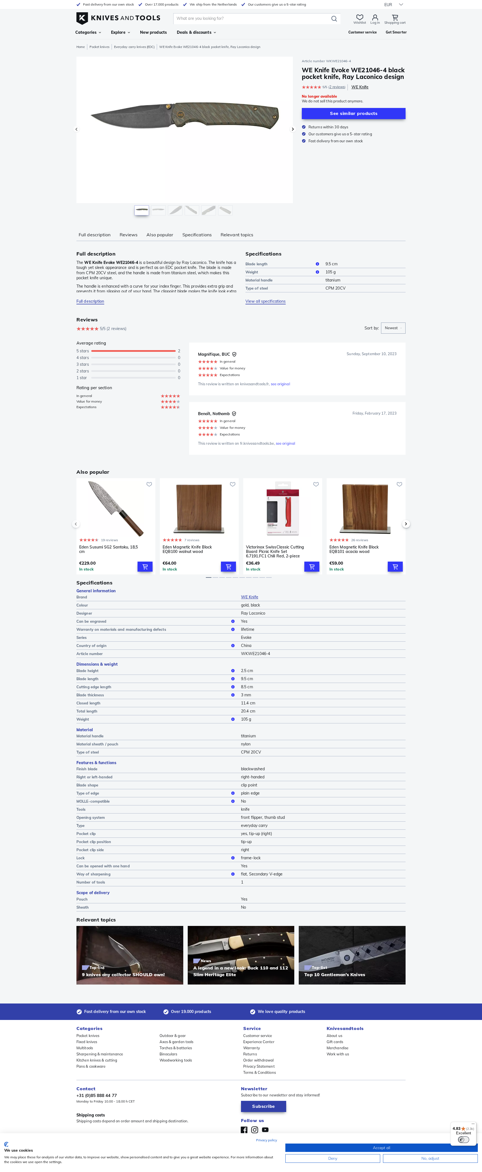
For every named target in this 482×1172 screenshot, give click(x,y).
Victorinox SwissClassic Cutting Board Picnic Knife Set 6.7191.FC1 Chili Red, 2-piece (275, 551)
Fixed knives (86, 1041)
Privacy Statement (259, 1066)
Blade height (87, 670)
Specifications (197, 234)
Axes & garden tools (177, 1041)
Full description (95, 234)
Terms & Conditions (259, 1072)
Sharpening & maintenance (99, 1054)
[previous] (85, 524)
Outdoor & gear (173, 1035)
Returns (250, 1054)
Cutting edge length (93, 687)
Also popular (159, 234)
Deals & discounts (194, 32)
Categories (86, 32)
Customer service (257, 1035)
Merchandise (337, 1048)
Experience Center (258, 1041)
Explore (118, 32)
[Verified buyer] (234, 354)
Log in (375, 22)
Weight (251, 272)
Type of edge (87, 793)
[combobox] (393, 328)
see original (280, 384)
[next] (397, 524)
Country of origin (91, 645)
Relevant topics (237, 234)
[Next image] (293, 129)
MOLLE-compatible (93, 801)
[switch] (463, 1139)
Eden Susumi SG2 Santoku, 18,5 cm (108, 549)
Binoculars (168, 1054)
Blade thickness (90, 695)
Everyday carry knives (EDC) (134, 47)
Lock (80, 858)
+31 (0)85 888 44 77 (96, 1095)
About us (334, 1035)
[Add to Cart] (145, 567)
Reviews (129, 234)
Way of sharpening (93, 874)
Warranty (251, 1048)
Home (80, 47)
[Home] (118, 17)
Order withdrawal (258, 1060)
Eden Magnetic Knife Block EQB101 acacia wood (354, 549)
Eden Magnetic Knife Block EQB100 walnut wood (187, 549)
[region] (184, 137)
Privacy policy (266, 1140)
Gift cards (335, 1041)
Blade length (256, 264)
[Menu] (473, 1125)
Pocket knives (99, 47)
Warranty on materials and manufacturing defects (121, 629)
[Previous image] (76, 129)
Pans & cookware (91, 1066)
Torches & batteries (176, 1048)
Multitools (84, 1048)
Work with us (338, 1054)
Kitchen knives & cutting (96, 1060)
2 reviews (336, 87)
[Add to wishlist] (149, 484)
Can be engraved (91, 621)
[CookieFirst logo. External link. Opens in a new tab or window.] (6, 1144)
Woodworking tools (176, 1060)
